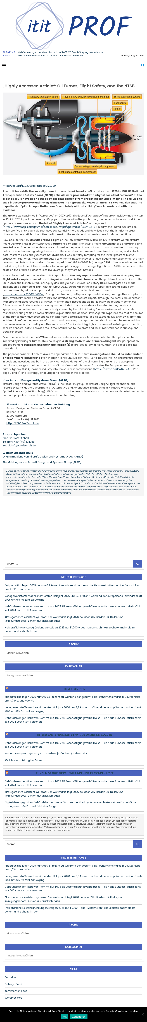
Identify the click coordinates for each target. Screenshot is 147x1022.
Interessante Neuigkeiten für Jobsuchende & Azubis (74, 735)
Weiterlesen (79, 1016)
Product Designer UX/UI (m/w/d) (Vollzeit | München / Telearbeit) (46, 753)
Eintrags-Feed (13, 984)
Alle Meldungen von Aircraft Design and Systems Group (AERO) (42, 462)
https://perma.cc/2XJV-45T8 (77, 227)
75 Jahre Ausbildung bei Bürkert (24, 760)
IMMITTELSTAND (74, 689)
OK (65, 1016)
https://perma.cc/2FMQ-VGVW (23, 294)
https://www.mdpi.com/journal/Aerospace (30, 227)
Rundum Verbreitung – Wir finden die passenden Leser (75, 773)
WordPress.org (13, 997)
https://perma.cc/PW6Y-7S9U (113, 369)
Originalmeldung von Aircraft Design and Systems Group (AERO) (43, 456)
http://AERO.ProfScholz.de (22, 423)
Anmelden (11, 977)
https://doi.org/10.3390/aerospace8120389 (29, 186)
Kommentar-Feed (16, 991)
